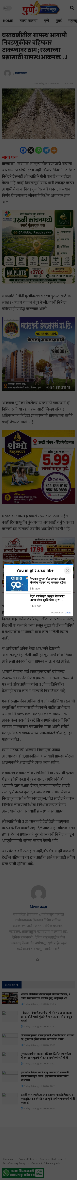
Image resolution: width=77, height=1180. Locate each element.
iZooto (68, 612)
